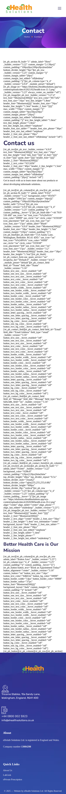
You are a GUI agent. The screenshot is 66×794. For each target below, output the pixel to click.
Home (27, 36)
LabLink (7, 775)
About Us (7, 770)
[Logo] (19, 8)
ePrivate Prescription (12, 779)
